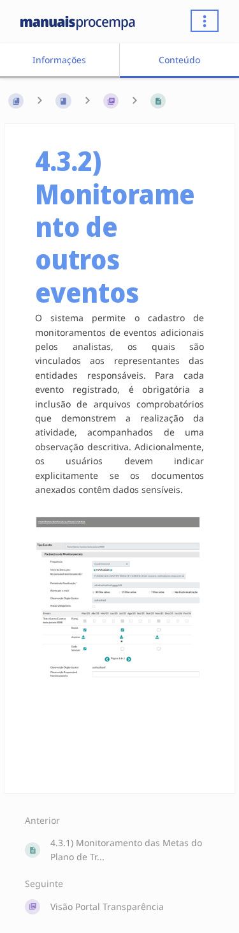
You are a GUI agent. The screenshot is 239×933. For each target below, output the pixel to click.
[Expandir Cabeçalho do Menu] (205, 21)
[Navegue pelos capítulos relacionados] (87, 101)
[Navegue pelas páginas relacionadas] (134, 101)
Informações (59, 60)
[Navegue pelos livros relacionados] (39, 101)
